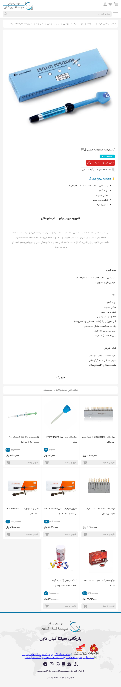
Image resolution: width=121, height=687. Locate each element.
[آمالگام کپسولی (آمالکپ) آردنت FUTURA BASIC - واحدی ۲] (60, 558)
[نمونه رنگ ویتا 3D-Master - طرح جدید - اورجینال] (99, 486)
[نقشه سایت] (76, 664)
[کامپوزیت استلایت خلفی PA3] (60, 142)
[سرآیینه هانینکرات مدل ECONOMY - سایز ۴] (99, 558)
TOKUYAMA (107, 156)
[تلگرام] (45, 664)
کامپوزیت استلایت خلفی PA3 (21, 23)
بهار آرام (50, 677)
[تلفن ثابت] (69, 664)
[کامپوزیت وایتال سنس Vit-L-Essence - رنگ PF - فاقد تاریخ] (60, 486)
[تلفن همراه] (63, 664)
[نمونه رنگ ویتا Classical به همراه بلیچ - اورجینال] (99, 414)
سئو (60, 677)
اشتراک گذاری (86, 170)
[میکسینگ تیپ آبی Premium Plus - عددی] (60, 414)
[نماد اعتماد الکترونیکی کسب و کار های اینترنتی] (47, 654)
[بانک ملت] (93, 649)
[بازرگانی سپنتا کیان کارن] (18, 8)
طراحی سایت (68, 677)
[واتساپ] (58, 664)
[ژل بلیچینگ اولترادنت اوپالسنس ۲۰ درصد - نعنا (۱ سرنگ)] (22, 414)
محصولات (91, 23)
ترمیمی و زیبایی (53, 23)
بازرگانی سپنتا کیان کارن (107, 23)
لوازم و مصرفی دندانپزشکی (73, 23)
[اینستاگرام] (52, 664)
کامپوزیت (39, 23)
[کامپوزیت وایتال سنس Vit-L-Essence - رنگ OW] (22, 486)
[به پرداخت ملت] (80, 649)
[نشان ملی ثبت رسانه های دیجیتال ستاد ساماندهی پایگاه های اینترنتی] (60, 657)
